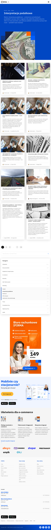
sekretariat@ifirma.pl (4, 508)
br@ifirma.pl (3, 501)
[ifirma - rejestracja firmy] (19, 448)
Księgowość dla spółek (23, 470)
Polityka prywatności (10, 520)
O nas (2, 464)
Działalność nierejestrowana (8, 271)
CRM (20, 479)
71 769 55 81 (46, 501)
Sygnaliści (26, 520)
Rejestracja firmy (6, 308)
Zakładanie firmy (22, 464)
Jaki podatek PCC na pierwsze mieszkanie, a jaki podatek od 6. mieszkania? (13, 154)
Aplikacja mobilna (22, 481)
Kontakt (2, 473)
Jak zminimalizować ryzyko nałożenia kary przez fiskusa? (37, 116)
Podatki (4, 289)
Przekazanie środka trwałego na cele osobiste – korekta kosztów (36, 220)
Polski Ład (5, 293)
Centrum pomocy (40, 466)
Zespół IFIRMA (7, 237)
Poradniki (38, 468)
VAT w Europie (5, 296)
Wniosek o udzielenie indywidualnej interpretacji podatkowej (36, 80)
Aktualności (5, 264)
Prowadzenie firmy (6, 305)
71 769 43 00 (46, 508)
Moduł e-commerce (22, 475)
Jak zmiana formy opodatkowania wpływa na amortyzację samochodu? (12, 189)
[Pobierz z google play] (12, 403)
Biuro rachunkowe (22, 468)
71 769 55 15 (46, 495)
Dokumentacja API (40, 473)
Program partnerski (4, 475)
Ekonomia (4, 278)
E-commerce (5, 275)
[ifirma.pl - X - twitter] (43, 527)
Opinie (2, 470)
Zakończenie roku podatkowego (9, 298)
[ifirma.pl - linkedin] (46, 527)
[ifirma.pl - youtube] (49, 527)
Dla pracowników (6, 267)
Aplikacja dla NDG (22, 477)
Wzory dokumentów (40, 470)
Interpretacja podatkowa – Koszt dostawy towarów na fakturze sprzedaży (12, 205)
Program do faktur (22, 473)
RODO (31, 520)
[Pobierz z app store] (4, 403)
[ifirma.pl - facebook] (40, 527)
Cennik (2, 466)
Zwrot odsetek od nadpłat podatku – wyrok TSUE (12, 116)
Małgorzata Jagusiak (34, 198)
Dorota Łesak (6, 92)
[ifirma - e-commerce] (6, 452)
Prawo (4, 301)
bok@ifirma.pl (3, 495)
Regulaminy (3, 520)
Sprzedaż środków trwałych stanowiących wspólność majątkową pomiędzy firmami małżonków (37, 187)
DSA (34, 520)
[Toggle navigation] (48, 2)
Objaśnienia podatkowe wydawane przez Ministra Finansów (12, 82)
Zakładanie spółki (22, 466)
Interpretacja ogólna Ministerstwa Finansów (38, 154)
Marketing (5, 285)
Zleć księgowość (7, 394)
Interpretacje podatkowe (8, 291)
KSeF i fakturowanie (6, 282)
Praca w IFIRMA (4, 468)
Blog (38, 464)
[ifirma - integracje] (6, 448)
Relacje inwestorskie (19, 520)
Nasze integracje (40, 471)
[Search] (48, 253)
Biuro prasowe (3, 471)
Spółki (4, 312)
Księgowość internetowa (23, 471)
